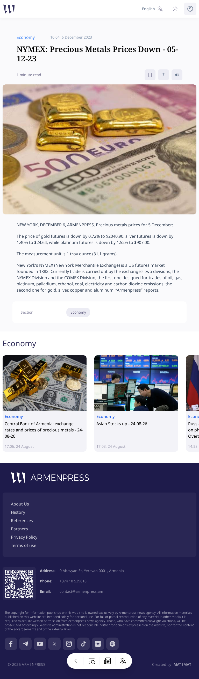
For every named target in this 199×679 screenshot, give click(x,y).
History (18, 512)
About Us (20, 504)
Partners (19, 529)
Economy (78, 312)
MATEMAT (182, 664)
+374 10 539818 (73, 581)
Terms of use (23, 545)
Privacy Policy (24, 537)
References (22, 520)
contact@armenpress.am (81, 591)
